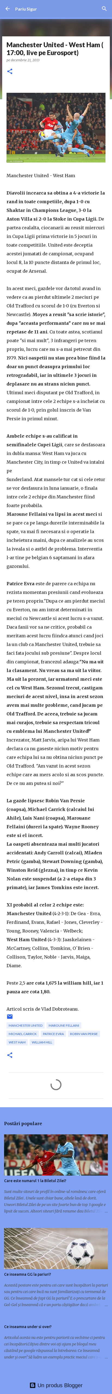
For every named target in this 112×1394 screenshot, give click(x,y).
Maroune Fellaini (64, 1025)
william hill (42, 1042)
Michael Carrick (23, 1034)
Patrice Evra (53, 1034)
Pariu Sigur (26, 8)
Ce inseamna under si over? (28, 1327)
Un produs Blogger (59, 1385)
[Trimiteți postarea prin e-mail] (10, 1019)
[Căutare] (104, 8)
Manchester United (25, 1025)
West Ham (17, 1042)
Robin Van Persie (84, 1034)
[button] (10, 71)
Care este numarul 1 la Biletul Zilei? (35, 1181)
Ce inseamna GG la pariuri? (27, 1274)
